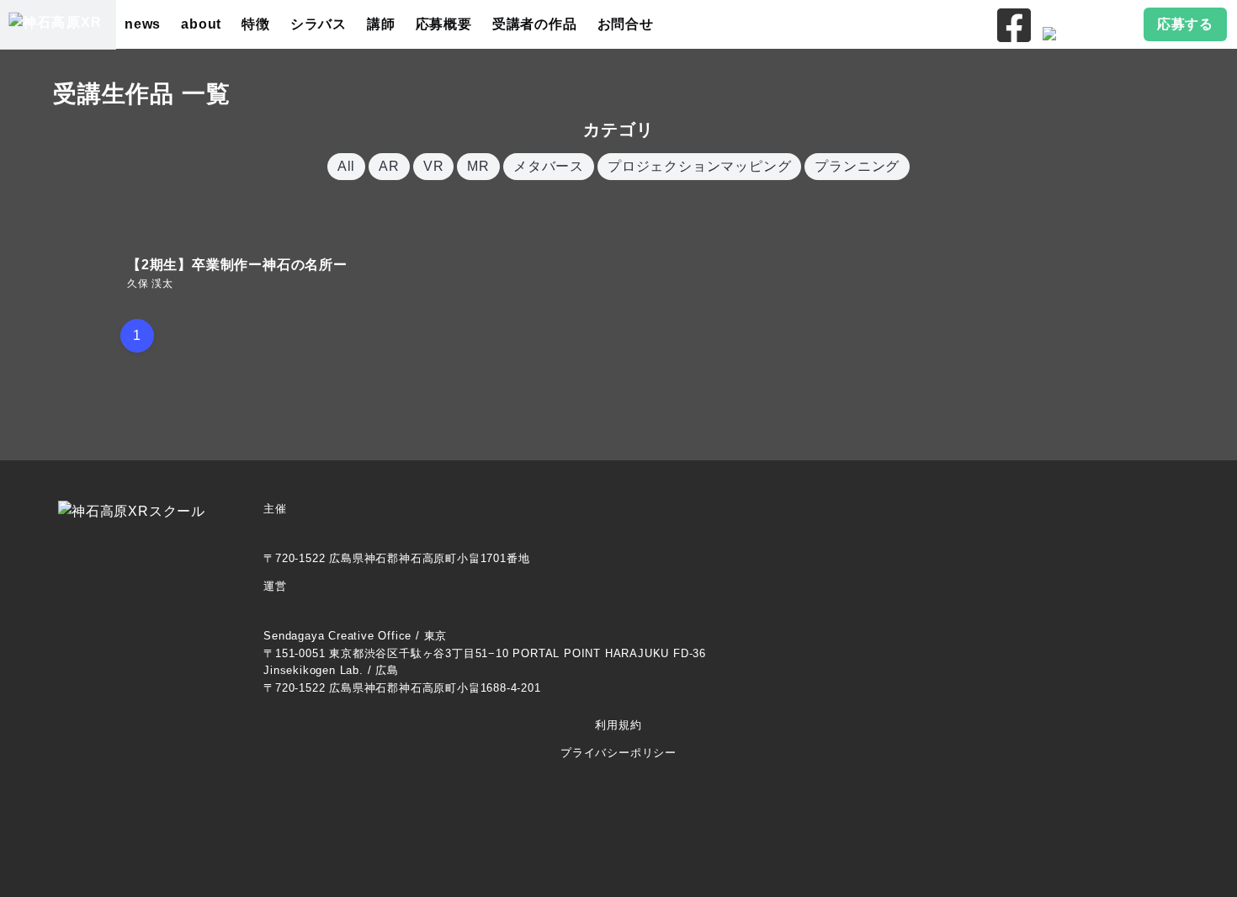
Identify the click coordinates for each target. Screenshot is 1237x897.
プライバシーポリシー (618, 752)
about (201, 24)
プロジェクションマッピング (699, 166)
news (143, 24)
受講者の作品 (534, 24)
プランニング (857, 166)
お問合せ (625, 24)
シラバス (318, 24)
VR (433, 166)
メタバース (548, 166)
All (346, 166)
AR (389, 166)
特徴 (256, 24)
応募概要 (444, 24)
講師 (381, 24)
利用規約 (618, 725)
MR (478, 166)
